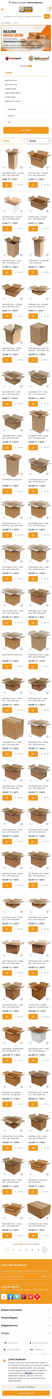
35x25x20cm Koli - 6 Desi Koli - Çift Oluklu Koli (38, 1225)
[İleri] (44, 1249)
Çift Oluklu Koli (11, 84)
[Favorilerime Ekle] (21, 167)
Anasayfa (7, 23)
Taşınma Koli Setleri (13, 93)
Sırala (33, 141)
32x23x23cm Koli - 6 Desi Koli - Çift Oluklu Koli (38, 1093)
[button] (20, 66)
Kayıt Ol (45, 1276)
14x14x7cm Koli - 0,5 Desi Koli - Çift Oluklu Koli (12, 305)
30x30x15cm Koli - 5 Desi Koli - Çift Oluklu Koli (38, 918)
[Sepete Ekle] (7, 185)
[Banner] (13, 58)
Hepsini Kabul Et (26, 1393)
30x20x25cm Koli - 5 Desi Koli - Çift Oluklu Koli (12, 831)
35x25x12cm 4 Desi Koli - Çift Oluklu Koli (38, 1181)
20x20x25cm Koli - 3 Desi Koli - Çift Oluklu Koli (38, 524)
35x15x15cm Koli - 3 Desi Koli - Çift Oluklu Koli (37, 1137)
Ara (47, 16)
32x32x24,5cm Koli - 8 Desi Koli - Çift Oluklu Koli (13, 1137)
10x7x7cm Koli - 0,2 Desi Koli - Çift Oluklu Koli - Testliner (38, 174)
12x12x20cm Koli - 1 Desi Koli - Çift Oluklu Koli (11, 261)
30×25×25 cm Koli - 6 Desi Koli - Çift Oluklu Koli (38, 874)
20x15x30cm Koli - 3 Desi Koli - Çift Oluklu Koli (38, 437)
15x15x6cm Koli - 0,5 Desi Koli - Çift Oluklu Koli (38, 305)
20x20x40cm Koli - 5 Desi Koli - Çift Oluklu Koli (12, 612)
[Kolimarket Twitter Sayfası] (17, 1296)
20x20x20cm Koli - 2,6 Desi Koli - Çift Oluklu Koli (12, 524)
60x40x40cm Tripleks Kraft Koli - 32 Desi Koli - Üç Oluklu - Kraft (11, 1093)
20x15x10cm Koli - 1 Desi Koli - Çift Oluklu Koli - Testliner (37, 393)
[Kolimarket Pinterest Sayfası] (37, 1296)
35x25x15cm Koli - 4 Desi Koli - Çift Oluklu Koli (11, 1225)
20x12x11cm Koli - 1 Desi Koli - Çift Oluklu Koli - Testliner (11, 393)
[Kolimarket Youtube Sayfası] (30, 1296)
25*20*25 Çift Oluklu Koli (12, 655)
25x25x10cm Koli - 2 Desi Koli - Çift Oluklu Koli (12, 699)
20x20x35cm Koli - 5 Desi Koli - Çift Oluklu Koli (38, 568)
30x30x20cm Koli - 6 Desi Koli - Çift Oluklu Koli (12, 962)
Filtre (6, 141)
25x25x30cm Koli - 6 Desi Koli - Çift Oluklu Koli (38, 743)
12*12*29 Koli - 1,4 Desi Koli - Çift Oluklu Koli (38, 261)
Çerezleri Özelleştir (26, 1387)
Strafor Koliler (10, 97)
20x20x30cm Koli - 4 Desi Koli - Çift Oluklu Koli (12, 568)
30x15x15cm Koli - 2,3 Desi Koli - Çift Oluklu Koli (12, 787)
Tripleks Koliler (10, 89)
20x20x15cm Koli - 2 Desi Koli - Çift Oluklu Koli (38, 480)
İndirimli (11, 116)
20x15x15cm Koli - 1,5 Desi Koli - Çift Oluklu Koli (12, 437)
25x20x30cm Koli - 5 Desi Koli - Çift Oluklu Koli (38, 656)
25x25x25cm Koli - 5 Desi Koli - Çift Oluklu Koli (11, 743)
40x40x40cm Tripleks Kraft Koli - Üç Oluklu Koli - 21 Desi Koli (38, 1006)
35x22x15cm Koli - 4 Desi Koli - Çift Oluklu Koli (11, 1181)
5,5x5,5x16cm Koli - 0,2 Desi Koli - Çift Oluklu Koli (13, 174)
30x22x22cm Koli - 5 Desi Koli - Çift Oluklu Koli (38, 831)
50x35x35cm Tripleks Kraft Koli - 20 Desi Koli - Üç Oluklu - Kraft (12, 1050)
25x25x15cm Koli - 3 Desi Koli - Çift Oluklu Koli (37, 699)
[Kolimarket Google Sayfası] (24, 1296)
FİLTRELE (26, 130)
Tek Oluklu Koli (11, 80)
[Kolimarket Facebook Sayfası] (10, 1296)
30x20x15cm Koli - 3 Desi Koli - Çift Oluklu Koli (38, 787)
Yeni (9, 122)
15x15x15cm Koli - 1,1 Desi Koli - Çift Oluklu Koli (11, 349)
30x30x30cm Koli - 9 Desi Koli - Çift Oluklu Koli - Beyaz (38, 1050)
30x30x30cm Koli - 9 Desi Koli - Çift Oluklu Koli (12, 1006)
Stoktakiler (12, 109)
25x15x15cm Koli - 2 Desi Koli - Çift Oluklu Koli (37, 612)
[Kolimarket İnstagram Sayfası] (4, 1296)
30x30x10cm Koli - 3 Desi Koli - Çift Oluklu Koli (12, 918)
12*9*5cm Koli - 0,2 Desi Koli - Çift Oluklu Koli (37, 218)
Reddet (29, 1373)
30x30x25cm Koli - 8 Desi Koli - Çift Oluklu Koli (38, 962)
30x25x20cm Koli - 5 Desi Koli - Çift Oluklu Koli (12, 874)
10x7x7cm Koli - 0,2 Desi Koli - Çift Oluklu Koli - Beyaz (11, 218)
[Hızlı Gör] (4, 167)
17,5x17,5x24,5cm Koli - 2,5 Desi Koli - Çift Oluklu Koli (38, 349)
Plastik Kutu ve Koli (12, 101)
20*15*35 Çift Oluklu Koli (12, 479)
